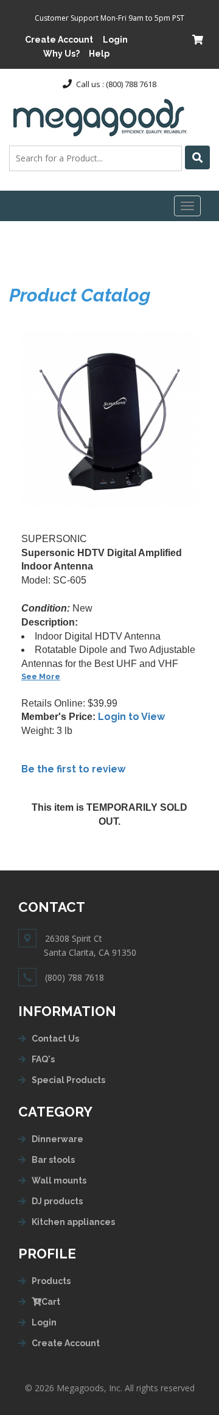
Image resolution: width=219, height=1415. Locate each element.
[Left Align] (197, 157)
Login (115, 39)
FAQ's (43, 1059)
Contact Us (55, 1038)
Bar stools (53, 1160)
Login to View (131, 716)
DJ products (57, 1201)
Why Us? (61, 53)
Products (51, 1281)
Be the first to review (73, 769)
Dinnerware (57, 1139)
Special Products (68, 1080)
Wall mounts (59, 1180)
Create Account (59, 39)
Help (99, 53)
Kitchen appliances (73, 1222)
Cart (50, 1302)
